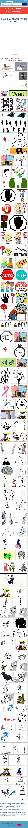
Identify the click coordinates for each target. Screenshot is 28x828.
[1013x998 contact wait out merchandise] (6, 678)
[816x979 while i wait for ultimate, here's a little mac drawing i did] (22, 448)
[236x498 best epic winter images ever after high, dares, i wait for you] (4, 518)
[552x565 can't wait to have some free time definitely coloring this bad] (22, 634)
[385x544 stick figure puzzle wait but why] (3, 708)
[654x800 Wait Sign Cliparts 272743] (5, 298)
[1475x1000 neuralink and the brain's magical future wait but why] (18, 544)
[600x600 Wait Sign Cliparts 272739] (21, 275)
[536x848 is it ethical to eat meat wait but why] (4, 666)
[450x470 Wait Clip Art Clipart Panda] (6, 238)
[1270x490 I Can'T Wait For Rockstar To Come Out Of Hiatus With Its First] (18, 151)
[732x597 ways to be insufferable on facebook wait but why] (20, 460)
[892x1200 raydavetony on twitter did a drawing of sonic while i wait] (10, 708)
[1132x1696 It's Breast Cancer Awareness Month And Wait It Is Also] (5, 391)
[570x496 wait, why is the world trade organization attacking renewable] (20, 678)
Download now (15, 11)
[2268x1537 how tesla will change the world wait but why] (8, 718)
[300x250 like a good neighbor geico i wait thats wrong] (7, 556)
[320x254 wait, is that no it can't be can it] (20, 623)
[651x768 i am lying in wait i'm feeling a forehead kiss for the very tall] (22, 532)
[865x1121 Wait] (22, 196)
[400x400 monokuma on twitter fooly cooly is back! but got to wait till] (22, 655)
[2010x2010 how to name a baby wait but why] (22, 414)
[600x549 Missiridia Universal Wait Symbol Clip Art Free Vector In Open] (8, 196)
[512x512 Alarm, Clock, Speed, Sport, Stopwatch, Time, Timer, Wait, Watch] (19, 351)
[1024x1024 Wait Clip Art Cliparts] (20, 238)
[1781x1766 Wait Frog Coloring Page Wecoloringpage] (19, 141)
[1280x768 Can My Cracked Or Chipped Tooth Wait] (18, 184)
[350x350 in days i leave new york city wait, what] (6, 623)
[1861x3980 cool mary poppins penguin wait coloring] (3, 611)
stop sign (23, 85)
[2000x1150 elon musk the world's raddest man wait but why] (20, 602)
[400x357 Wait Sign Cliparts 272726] (7, 263)
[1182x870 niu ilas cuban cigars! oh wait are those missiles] (19, 437)
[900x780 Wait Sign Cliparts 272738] (7, 275)
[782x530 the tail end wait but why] (7, 506)
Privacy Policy (5, 825)
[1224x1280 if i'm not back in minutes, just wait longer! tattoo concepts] (6, 426)
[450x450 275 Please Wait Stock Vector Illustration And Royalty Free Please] (6, 209)
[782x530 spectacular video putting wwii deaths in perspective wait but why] (19, 593)
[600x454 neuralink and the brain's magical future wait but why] (7, 471)
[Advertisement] (14, 39)
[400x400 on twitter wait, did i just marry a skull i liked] (6, 461)
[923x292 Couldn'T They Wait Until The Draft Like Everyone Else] (16, 115)
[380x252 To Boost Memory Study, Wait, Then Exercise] (8, 363)
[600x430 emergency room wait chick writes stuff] (18, 482)
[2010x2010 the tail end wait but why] (5, 771)
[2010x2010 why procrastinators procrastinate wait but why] (6, 437)
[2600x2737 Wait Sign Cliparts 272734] (21, 263)
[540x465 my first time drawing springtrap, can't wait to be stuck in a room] (20, 699)
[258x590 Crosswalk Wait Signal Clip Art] (4, 223)
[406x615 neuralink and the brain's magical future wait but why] (4, 482)
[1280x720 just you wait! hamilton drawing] (13, 580)
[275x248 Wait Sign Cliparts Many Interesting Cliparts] (17, 312)
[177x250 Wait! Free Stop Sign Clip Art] (2, 115)
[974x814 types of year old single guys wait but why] (20, 426)
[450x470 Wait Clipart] (6, 251)
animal (10, 85)
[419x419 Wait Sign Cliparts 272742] (21, 287)
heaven (4, 85)
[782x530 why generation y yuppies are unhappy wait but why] (19, 688)
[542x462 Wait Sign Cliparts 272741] (7, 287)
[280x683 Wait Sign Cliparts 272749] (12, 298)
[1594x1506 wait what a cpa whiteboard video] (6, 749)
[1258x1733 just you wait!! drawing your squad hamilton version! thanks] (23, 567)
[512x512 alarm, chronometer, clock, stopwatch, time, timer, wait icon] (22, 718)
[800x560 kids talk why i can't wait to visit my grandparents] (9, 567)
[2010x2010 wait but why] (5, 593)
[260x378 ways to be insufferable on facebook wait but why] (4, 544)
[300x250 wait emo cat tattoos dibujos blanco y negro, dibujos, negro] (8, 495)
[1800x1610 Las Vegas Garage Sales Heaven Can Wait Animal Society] (7, 160)
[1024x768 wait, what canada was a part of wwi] (7, 404)
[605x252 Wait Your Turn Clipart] (13, 326)
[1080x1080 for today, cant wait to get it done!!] (21, 556)
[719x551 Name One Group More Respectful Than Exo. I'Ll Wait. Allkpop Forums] (4, 151)
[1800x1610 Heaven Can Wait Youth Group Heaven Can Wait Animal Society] (4, 93)
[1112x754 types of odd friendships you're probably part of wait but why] (8, 634)
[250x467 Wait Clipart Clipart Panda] (5, 376)
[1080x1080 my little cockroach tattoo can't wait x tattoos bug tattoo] (5, 688)
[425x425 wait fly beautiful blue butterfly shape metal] (8, 793)
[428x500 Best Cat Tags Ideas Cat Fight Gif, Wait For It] (7, 105)
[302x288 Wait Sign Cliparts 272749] (21, 298)
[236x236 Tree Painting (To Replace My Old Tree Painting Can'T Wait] (21, 160)
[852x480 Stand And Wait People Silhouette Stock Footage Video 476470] (13, 126)
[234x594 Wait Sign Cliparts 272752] (3, 312)
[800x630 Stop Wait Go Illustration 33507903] (19, 172)
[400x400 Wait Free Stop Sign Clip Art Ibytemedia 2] (6, 337)
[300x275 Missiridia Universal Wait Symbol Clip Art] (18, 223)
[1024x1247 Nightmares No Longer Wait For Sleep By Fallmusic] (5, 172)
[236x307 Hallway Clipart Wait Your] (21, 105)
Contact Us (13, 825)
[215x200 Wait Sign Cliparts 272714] (20, 251)
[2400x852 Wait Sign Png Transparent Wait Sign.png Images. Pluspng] (18, 93)
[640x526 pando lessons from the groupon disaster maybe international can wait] (8, 448)
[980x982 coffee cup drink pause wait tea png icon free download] (21, 404)
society (16, 85)
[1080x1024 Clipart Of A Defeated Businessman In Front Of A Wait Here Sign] (20, 209)
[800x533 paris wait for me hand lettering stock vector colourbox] (8, 655)
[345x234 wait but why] (19, 771)
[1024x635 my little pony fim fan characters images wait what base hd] (17, 611)
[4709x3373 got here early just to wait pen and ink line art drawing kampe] (8, 415)
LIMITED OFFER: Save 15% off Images (14, 58)
